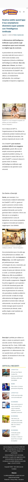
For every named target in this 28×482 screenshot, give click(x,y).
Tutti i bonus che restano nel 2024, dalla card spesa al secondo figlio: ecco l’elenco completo (16, 422)
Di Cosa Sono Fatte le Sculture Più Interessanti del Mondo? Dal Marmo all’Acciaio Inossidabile (17, 376)
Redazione (7, 479)
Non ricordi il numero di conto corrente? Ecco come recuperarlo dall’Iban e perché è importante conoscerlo (16, 408)
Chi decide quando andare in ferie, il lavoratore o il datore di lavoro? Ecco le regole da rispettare (16, 436)
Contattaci (14, 468)
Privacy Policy (14, 479)
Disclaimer (21, 479)
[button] (20, 12)
